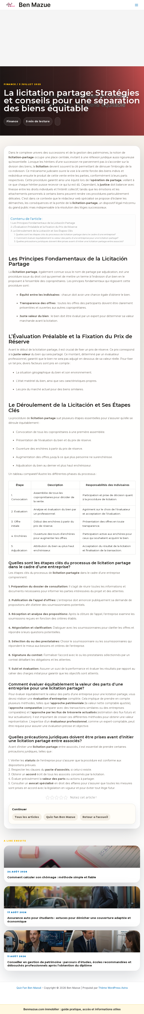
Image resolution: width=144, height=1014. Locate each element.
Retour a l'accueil (95, 817)
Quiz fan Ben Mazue (60, 817)
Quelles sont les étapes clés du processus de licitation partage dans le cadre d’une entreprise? (66, 234)
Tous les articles (27, 817)
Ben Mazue (35, 4)
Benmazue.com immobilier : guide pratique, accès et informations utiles (72, 1009)
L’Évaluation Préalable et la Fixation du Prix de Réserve (45, 226)
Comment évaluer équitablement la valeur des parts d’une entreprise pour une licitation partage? (67, 238)
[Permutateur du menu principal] (136, 5)
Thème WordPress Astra (113, 987)
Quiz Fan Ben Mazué (28, 987)
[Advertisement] (72, 38)
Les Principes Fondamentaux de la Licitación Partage (43, 223)
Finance (12, 121)
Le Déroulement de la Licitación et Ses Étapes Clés (43, 230)
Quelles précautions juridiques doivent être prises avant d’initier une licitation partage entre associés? (70, 241)
